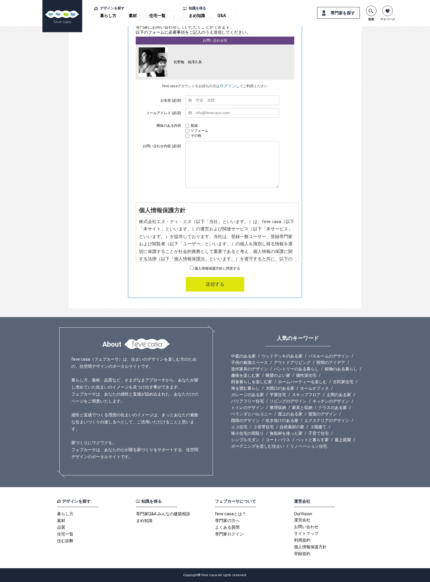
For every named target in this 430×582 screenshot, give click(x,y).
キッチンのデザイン (330, 401)
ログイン (228, 85)
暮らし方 (108, 15)
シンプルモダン (245, 439)
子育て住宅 (318, 433)
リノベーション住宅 (308, 446)
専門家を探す (343, 13)
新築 (194, 126)
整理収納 (278, 407)
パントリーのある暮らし (296, 369)
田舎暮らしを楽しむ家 (251, 381)
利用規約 (302, 540)
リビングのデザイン (288, 401)
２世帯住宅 (263, 426)
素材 (133, 15)
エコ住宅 (239, 426)
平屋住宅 (278, 394)
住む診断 (65, 540)
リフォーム (199, 131)
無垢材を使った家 (286, 433)
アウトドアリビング (292, 362)
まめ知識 (197, 15)
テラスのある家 (332, 407)
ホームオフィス (314, 388)
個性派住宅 (306, 375)
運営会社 (302, 520)
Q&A (221, 15)
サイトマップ (306, 533)
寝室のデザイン (322, 414)
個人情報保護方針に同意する (217, 268)
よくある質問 (227, 527)
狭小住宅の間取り (247, 433)
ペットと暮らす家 (312, 439)
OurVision (303, 513)
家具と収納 (302, 407)
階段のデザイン (245, 420)
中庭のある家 (243, 356)
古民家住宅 (343, 381)
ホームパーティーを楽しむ (302, 381)
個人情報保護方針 (310, 547)
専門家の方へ (227, 520)
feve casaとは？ (230, 513)
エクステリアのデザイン (326, 420)
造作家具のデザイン (249, 369)
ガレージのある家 (247, 394)
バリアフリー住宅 (247, 401)
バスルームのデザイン (328, 356)
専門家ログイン (229, 534)
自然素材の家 (292, 426)
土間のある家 (338, 394)
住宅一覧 (157, 15)
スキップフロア (306, 394)
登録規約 (302, 553)
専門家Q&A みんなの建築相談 (163, 513)
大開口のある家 (280, 388)
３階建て (318, 426)
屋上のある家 (290, 414)
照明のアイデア (331, 362)
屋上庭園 (343, 439)
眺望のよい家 (278, 375)
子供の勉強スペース (249, 362)
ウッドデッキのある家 (282, 356)
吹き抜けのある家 (282, 420)
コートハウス (278, 439)
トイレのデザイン (247, 407)
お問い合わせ (306, 526)
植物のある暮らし (341, 369)
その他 (196, 135)
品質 (61, 527)
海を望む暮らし (245, 388)
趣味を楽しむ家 (245, 375)
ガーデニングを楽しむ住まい (257, 446)
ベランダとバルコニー (251, 414)
